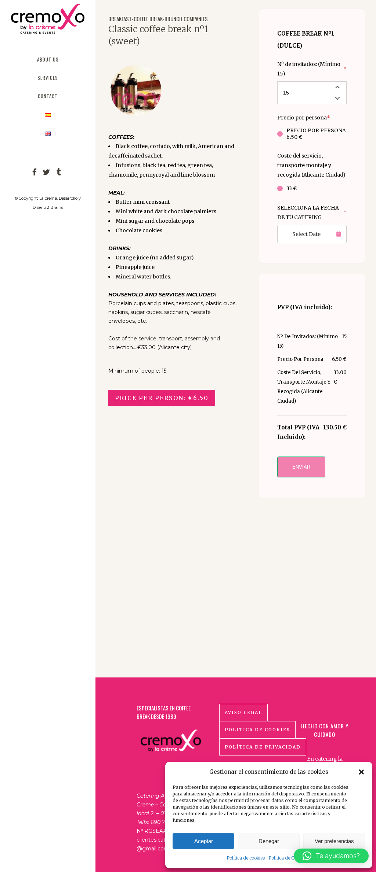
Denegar (268, 841)
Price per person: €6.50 (162, 398)
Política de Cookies (287, 858)
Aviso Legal (243, 712)
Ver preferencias (334, 841)
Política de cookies (246, 858)
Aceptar (203, 841)
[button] (361, 772)
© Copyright (26, 198)
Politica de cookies (257, 729)
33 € (291, 188)
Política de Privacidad (263, 747)
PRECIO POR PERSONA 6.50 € (316, 133)
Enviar (301, 467)
